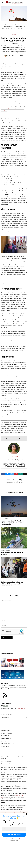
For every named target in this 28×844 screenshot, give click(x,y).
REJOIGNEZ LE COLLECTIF (7, 743)
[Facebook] (3, 474)
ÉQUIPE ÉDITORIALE (6, 730)
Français (5, 32)
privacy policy (22, 839)
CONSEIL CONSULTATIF (7, 733)
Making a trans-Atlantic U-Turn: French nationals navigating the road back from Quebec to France (13, 522)
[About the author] (7, 438)
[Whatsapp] (20, 474)
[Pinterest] (16, 474)
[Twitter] (12, 474)
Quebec (21, 482)
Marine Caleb (12, 55)
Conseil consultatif (5, 763)
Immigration (11, 32)
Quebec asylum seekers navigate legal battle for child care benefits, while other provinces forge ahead (13, 584)
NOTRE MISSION (5, 741)
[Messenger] (7, 474)
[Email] (25, 474)
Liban (19, 479)
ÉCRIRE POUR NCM (6, 738)
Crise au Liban (11, 479)
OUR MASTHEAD (5, 746)
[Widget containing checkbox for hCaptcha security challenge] (12, 632)
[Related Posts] (20, 438)
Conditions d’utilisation (6, 761)
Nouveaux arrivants (11, 482)
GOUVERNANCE (5, 735)
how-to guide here (14, 688)
